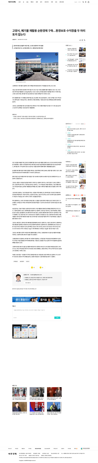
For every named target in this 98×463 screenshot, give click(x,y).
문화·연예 (62, 2)
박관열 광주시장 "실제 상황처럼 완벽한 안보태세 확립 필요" (76, 141)
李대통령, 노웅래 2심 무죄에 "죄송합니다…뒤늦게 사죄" (36, 279)
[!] (85, 45)
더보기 (72, 217)
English (75, 2)
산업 (27, 2)
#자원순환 (16, 261)
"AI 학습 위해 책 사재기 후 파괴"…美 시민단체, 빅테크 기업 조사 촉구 (76, 153)
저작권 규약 (55, 448)
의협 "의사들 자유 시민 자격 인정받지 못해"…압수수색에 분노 (54, 413)
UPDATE (82, 123)
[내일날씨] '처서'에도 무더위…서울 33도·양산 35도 (76, 147)
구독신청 (16, 448)
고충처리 (62, 448)
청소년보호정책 (47, 448)
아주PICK (68, 161)
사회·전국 (46, 2)
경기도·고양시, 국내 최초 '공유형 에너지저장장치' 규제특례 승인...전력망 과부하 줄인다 (33, 118)
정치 (41, 2)
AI (23, 2)
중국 (20, 2)
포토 (56, 2)
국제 (52, 2)
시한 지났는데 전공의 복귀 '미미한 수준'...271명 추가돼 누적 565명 (19, 398)
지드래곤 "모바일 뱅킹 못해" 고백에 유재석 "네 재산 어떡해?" (76, 135)
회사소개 (9, 448)
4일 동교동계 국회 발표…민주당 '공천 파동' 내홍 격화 (19, 413)
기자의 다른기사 (28, 282)
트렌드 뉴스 (68, 45)
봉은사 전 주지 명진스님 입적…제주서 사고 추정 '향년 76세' (76, 129)
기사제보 (29, 448)
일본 (80, 195)
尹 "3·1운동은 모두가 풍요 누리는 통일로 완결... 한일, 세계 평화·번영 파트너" (36, 413)
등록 (57, 317)
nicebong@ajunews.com (36, 274)
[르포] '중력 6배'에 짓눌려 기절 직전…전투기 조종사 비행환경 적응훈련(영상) (37, 398)
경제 (37, 2)
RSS (75, 448)
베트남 (84, 195)
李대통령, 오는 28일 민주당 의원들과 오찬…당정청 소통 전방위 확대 (38, 277)
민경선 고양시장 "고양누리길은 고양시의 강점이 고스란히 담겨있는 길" (29, 116)
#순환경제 (22, 261)
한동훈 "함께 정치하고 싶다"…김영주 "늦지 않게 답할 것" (54, 398)
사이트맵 (69, 448)
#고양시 (27, 261)
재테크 (32, 2)
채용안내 (23, 448)
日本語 (79, 2)
